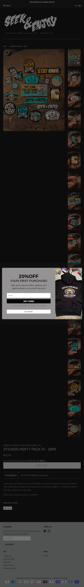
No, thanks (29, 311)
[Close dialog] (79, 270)
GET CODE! (28, 301)
